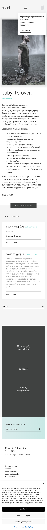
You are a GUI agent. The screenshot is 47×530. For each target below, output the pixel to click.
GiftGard (23, 368)
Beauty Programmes (23, 389)
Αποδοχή (23, 509)
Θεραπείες (9, 469)
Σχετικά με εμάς (11, 466)
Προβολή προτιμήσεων (23, 522)
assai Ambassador (12, 474)
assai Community (11, 471)
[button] (43, 484)
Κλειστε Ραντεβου (23, 205)
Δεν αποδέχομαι (23, 516)
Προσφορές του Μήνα (23, 348)
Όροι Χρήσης (29, 527)
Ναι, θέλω (26, 30)
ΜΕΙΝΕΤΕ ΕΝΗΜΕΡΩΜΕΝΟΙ (15, 424)
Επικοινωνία (10, 477)
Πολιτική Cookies (18, 527)
